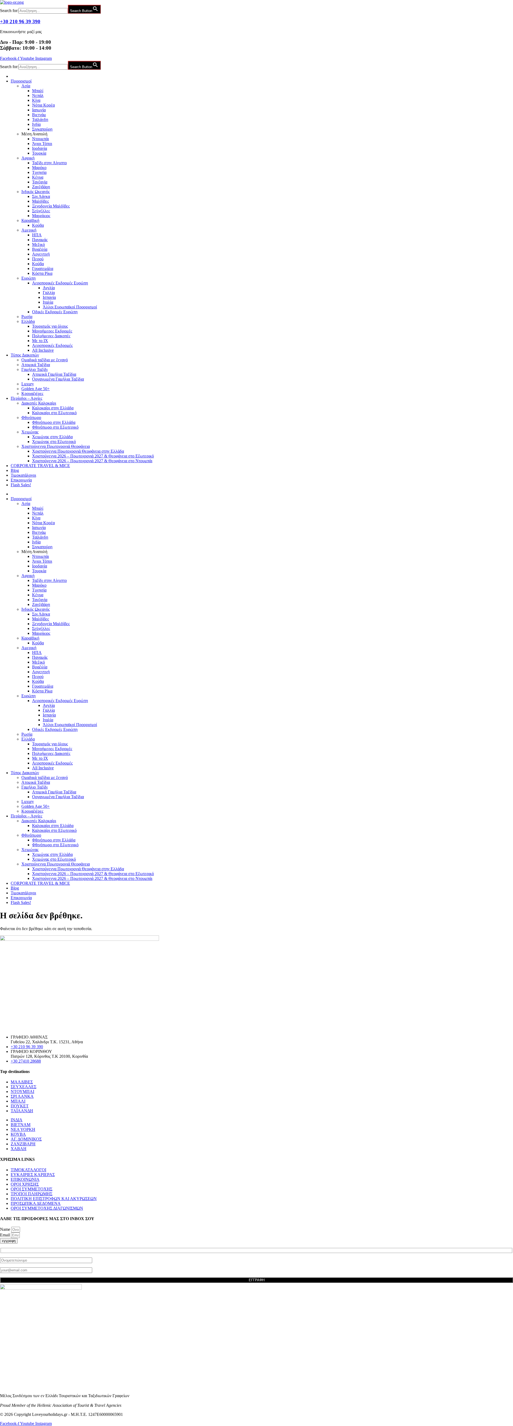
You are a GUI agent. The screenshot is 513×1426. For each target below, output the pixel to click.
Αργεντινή (41, 254)
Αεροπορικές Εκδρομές (52, 345)
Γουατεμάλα (42, 268)
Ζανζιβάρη (41, 187)
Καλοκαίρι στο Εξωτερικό (54, 412)
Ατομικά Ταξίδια (35, 364)
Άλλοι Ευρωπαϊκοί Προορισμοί (70, 307)
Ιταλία (48, 302)
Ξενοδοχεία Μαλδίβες (51, 206)
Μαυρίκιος (41, 215)
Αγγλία (49, 287)
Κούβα (38, 225)
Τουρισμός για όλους (50, 326)
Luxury (27, 384)
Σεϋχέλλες (41, 211)
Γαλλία (49, 292)
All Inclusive (43, 350)
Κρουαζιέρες (32, 393)
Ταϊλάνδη (40, 119)
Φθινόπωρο (31, 417)
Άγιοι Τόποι (42, 143)
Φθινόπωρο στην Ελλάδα (53, 422)
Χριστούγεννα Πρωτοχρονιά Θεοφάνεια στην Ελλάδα (78, 451)
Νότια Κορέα (43, 105)
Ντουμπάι (40, 138)
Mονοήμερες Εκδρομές (52, 331)
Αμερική (28, 230)
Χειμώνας (29, 432)
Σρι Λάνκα (41, 196)
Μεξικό (38, 244)
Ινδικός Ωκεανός (35, 191)
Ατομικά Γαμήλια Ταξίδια (54, 374)
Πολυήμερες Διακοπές (51, 336)
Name (5, 1229)
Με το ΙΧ (40, 340)
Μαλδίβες (40, 201)
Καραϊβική (30, 220)
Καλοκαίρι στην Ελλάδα (52, 408)
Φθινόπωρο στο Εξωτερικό (55, 427)
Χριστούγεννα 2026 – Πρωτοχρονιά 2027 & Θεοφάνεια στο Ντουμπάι (92, 461)
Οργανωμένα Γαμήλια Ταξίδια (58, 379)
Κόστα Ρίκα (42, 273)
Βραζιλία (39, 249)
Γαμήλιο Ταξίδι (34, 369)
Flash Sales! (21, 485)
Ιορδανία (39, 148)
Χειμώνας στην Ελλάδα (52, 436)
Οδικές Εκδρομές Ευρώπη (54, 312)
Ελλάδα (28, 321)
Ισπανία (49, 297)
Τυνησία (39, 172)
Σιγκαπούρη (42, 129)
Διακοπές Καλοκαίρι (38, 403)
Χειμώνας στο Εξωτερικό (54, 441)
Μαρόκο (39, 167)
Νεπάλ (38, 95)
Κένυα (37, 177)
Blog (15, 470)
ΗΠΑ (37, 235)
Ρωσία (26, 316)
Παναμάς (40, 239)
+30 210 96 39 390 (20, 21)
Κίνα (36, 100)
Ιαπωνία (39, 110)
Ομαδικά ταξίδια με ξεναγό (44, 360)
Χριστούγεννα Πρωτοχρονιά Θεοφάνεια (55, 446)
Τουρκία (39, 153)
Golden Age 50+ (35, 388)
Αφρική (27, 158)
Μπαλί (37, 90)
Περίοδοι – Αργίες (26, 398)
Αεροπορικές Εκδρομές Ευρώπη (60, 283)
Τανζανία (39, 182)
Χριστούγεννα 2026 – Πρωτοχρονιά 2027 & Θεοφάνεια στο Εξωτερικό (93, 456)
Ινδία (36, 124)
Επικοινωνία (21, 480)
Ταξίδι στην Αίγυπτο (49, 162)
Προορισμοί (21, 81)
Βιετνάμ (39, 114)
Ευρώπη (28, 278)
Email (5, 1235)
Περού (38, 259)
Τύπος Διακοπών (25, 355)
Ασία (25, 86)
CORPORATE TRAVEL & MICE (40, 465)
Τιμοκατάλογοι (23, 475)
